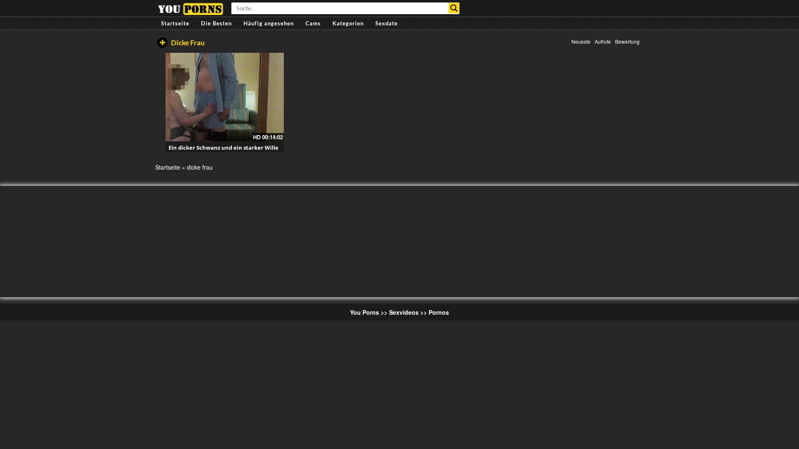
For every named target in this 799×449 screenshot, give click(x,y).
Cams (313, 23)
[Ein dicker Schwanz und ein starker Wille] (225, 97)
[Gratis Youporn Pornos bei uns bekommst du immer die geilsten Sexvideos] (190, 8)
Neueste (581, 41)
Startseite (175, 23)
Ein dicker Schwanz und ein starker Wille (223, 147)
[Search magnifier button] (454, 8)
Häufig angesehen (268, 23)
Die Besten (216, 23)
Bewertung (627, 41)
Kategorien (348, 23)
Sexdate (386, 23)
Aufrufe (603, 41)
